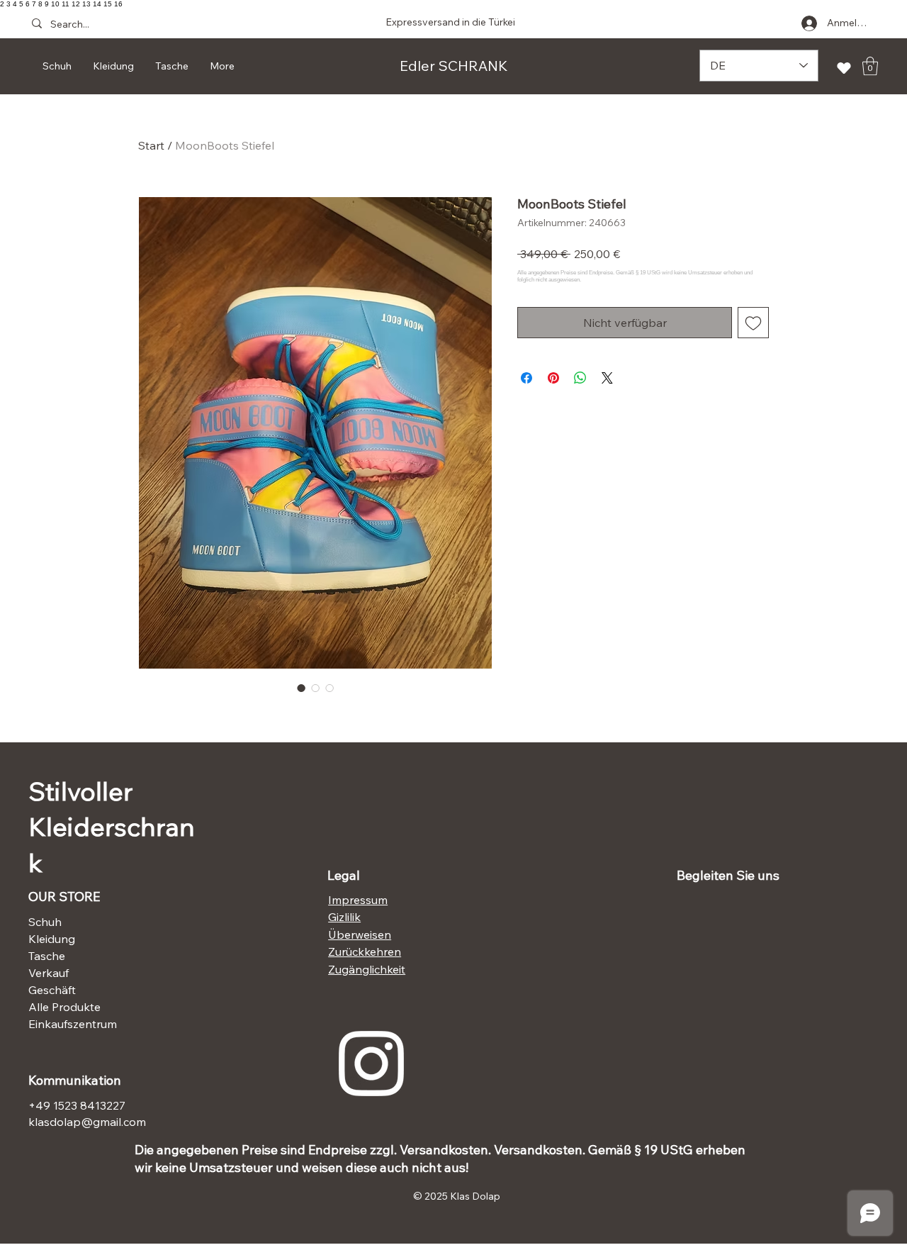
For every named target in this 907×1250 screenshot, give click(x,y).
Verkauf (48, 973)
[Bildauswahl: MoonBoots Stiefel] (301, 688)
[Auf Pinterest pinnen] (553, 377)
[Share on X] (607, 377)
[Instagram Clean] (371, 1063)
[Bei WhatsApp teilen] (580, 377)
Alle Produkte (64, 1007)
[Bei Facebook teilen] (526, 377)
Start (151, 145)
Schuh (45, 922)
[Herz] (844, 67)
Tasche (46, 956)
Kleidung (51, 939)
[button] (870, 66)
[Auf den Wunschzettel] (753, 322)
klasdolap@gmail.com (87, 1122)
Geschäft (52, 990)
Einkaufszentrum (72, 1024)
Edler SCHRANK (454, 65)
